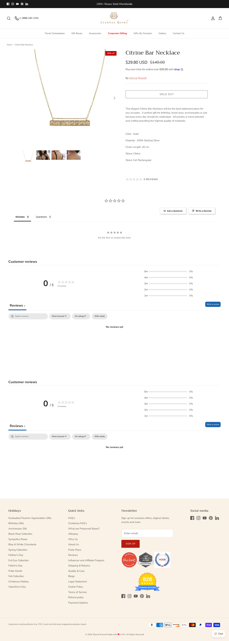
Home (9, 44)
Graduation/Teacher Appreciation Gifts (29, 518)
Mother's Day (15, 555)
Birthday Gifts (16, 523)
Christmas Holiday (18, 581)
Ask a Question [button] (175, 210)
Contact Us (178, 33)
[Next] (114, 98)
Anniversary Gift (17, 528)
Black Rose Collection (20, 534)
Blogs (71, 576)
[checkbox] (99, 316)
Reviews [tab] (20, 216)
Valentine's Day (17, 586)
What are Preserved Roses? (84, 528)
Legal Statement (77, 581)
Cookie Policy (75, 586)
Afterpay (73, 534)
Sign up (130, 543)
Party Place (74, 549)
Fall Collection (16, 576)
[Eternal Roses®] (114, 18)
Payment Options (78, 602)
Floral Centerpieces (55, 33)
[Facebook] (8, 4)
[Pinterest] (22, 4)
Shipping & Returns (79, 565)
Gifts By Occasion (143, 33)
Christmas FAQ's (77, 523)
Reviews (73, 555)
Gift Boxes (76, 33)
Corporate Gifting (117, 33)
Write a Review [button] (204, 210)
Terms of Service (77, 592)
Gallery (162, 33)
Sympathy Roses (17, 539)
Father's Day (15, 565)
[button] (168, 271)
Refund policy (76, 597)
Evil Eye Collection (18, 560)
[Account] (212, 18)
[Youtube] (17, 4)
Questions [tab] (41, 216)
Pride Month (15, 571)
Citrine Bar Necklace (24, 44)
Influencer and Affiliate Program (86, 560)
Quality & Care (76, 571)
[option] (69, 98)
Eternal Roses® (138, 78)
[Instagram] (12, 4)
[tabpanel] (114, 338)
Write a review (213, 304)
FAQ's (71, 518)
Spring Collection (17, 549)
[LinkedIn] (26, 4)
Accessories (95, 33)
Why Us (73, 539)
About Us (73, 544)
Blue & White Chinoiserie (22, 544)
